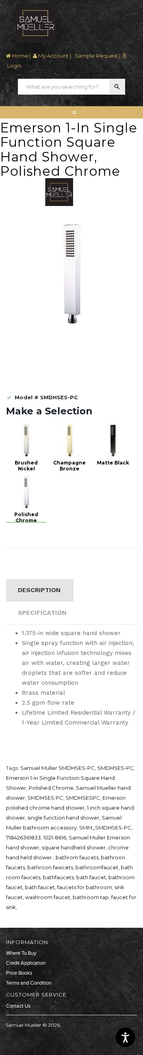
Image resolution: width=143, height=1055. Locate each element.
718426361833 (23, 837)
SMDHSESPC (83, 798)
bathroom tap (91, 897)
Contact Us (18, 1006)
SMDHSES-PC (115, 768)
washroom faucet (47, 897)
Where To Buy (21, 953)
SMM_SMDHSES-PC (105, 827)
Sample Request (95, 55)
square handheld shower (74, 847)
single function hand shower (63, 817)
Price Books (19, 973)
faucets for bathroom (84, 887)
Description (39, 590)
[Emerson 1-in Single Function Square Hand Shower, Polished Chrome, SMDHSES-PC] (71, 272)
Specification (42, 612)
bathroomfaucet (96, 867)
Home (19, 55)
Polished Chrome (51, 788)
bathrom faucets (77, 857)
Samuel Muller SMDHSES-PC (57, 768)
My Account (53, 55)
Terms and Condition (29, 983)
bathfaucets (58, 877)
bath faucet (91, 877)
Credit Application (26, 963)
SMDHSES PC (45, 798)
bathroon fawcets (50, 867)
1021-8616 (54, 837)
